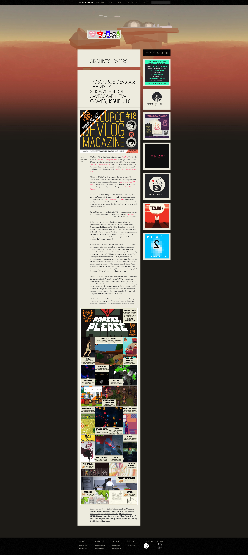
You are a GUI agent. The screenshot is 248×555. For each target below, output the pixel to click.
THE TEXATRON (131, 545)
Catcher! (122, 509)
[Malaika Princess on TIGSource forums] (129, 347)
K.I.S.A (124, 511)
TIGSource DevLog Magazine (107, 160)
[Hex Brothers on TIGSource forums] (88, 451)
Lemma (131, 511)
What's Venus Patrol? (83, 544)
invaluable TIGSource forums (100, 164)
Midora (99, 516)
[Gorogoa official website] (95, 497)
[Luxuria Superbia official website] (122, 469)
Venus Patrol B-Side (83, 548)
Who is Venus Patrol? (83, 545)
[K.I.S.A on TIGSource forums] (88, 347)
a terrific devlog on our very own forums (112, 215)
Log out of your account (99, 548)
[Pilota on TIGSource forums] (88, 424)
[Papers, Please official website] (108, 322)
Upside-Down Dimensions (100, 521)
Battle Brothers (112, 509)
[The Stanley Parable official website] (108, 483)
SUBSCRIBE (100, 2)
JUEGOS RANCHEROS (132, 544)
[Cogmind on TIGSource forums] (102, 378)
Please (127, 516)
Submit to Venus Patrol (115, 545)
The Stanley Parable (113, 519)
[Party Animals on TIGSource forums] (91, 396)
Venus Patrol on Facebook (116, 548)
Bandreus (125, 157)
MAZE (92, 516)
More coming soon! (130, 547)
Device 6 (93, 511)
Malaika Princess (125, 514)
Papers (105, 516)
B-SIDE (135, 2)
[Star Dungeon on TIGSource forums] (109, 417)
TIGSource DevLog (129, 519)
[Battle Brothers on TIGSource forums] (126, 396)
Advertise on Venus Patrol (116, 544)
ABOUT (111, 2)
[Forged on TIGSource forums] (129, 424)
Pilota (122, 516)
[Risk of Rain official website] (95, 469)
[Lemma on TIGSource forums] (116, 430)
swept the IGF (114, 199)
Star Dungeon (99, 519)
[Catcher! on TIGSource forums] (88, 371)
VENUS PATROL (85, 2)
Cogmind (129, 509)
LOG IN (157, 106)
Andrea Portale (83, 159)
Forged (99, 511)
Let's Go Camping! (97, 514)
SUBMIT (119, 2)
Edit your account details (100, 545)
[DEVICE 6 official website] (122, 497)
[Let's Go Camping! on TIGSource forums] (109, 354)
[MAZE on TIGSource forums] (129, 451)
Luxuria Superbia (111, 514)
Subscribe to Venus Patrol (100, 544)
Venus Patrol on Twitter (115, 547)
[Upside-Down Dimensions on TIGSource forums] (109, 392)
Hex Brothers (116, 511)
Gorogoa (106, 511)
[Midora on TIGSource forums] (122, 375)
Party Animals (113, 516)
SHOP (127, 2)
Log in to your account (99, 547)
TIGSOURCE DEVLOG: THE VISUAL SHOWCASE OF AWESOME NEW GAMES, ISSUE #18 (112, 91)
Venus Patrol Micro (83, 547)
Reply (81, 162)
